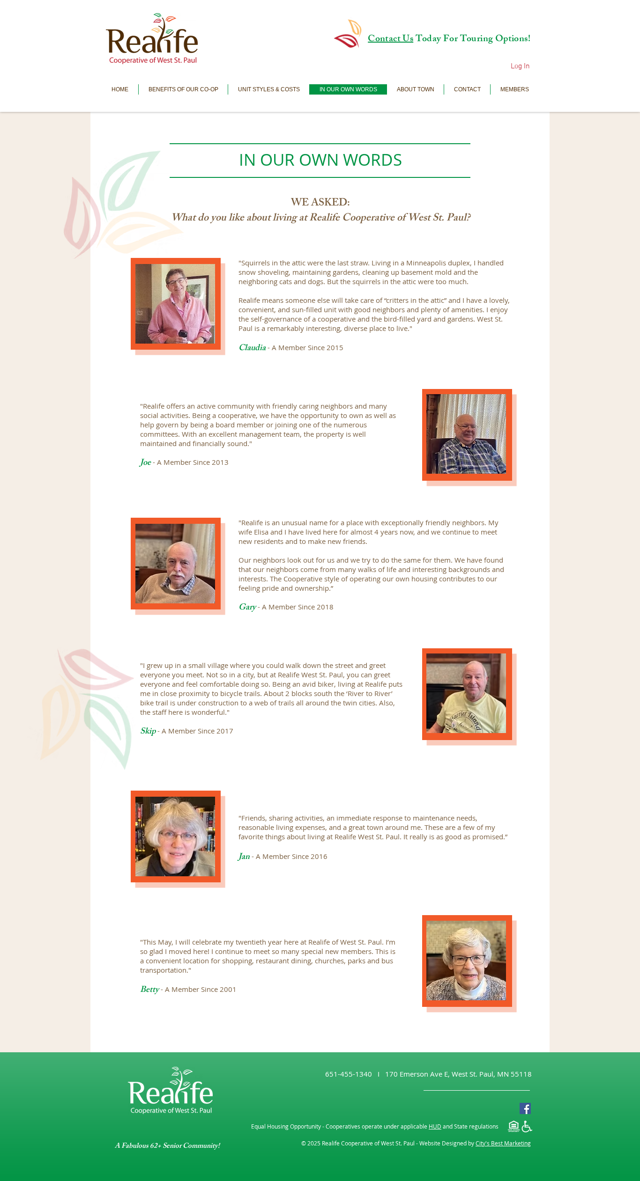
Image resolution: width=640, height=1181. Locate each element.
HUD (435, 1126)
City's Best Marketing (503, 1143)
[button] (514, 89)
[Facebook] (525, 1108)
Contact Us (390, 39)
